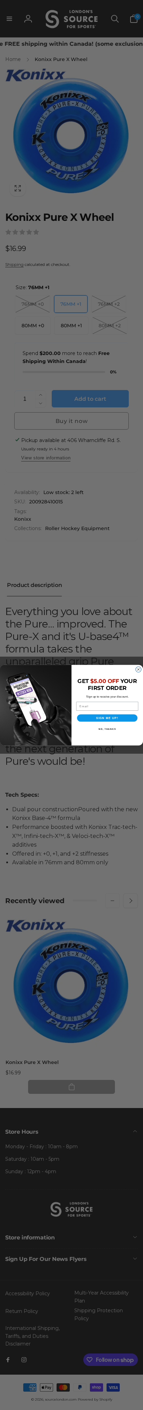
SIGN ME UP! (107, 717)
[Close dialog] (138, 669)
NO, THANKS (107, 728)
